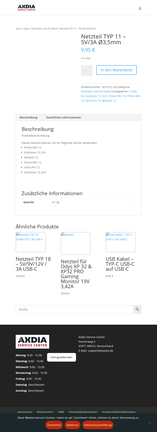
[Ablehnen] (150, 425)
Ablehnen (72, 424)
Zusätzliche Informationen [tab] (63, 117)
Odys (26, 28)
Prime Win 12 (117, 96)
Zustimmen (54, 424)
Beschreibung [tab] (29, 117)
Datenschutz (45, 412)
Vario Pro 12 (93, 100)
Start (18, 28)
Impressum (24, 412)
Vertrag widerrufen (61, 357)
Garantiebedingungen (83, 412)
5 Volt (133, 91)
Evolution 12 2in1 (96, 96)
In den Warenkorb (116, 70)
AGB (61, 412)
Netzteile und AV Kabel (44, 28)
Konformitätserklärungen (119, 412)
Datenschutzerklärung (98, 424)
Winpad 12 (109, 100)
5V (82, 96)
